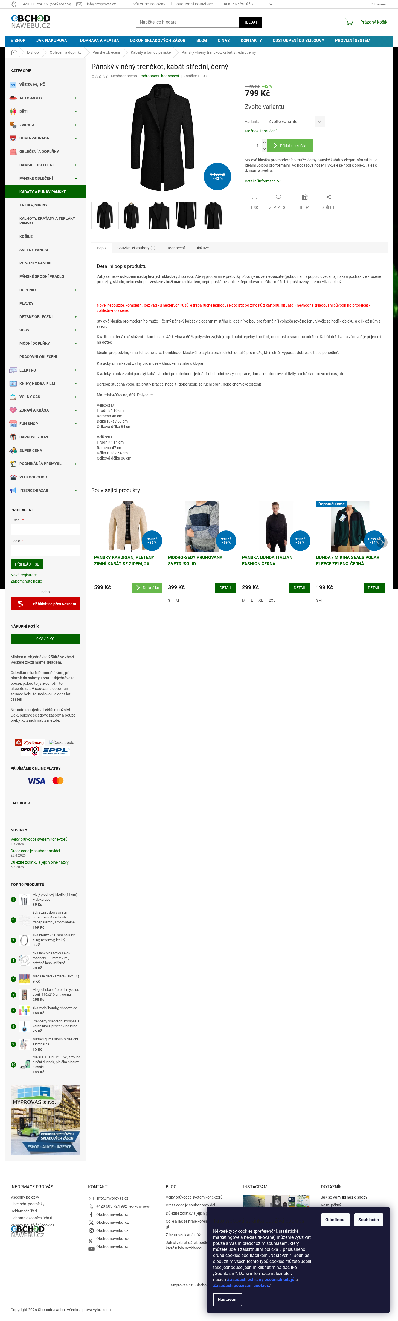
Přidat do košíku (293, 146)
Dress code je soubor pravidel (35, 851)
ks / (45, 639)
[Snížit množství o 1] (264, 149)
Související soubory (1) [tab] (136, 248)
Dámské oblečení (36, 165)
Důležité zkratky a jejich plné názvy (40, 862)
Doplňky (28, 290)
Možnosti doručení (260, 131)
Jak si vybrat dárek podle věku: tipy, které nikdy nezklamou (195, 1245)
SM (319, 600)
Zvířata (26, 125)
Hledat (250, 22)
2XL (272, 600)
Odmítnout (335, 1219)
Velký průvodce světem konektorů (39, 839)
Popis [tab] (101, 248)
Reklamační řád (238, 4)
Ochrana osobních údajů (31, 1218)
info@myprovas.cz (112, 1198)
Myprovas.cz (182, 1285)
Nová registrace (24, 575)
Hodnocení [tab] (175, 248)
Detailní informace (260, 181)
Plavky (26, 303)
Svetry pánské (34, 250)
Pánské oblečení (36, 178)
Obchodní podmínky (194, 4)
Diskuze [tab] (202, 248)
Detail (226, 588)
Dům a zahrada (34, 138)
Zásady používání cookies (32, 1225)
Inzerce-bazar (33, 490)
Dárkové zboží (33, 437)
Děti (23, 111)
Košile (26, 236)
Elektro (27, 370)
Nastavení (227, 1299)
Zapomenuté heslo (26, 581)
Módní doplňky (34, 343)
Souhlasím (368, 1219)
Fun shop (28, 423)
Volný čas (29, 397)
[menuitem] (18, 41)
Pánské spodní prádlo (41, 276)
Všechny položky (149, 4)
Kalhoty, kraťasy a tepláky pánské (47, 220)
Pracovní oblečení (38, 357)
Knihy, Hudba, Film (37, 383)
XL (260, 600)
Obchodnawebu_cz (112, 1214)
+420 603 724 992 (112, 1206)
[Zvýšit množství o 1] (264, 142)
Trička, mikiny (33, 205)
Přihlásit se (27, 564)
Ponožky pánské (36, 263)
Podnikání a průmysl (40, 463)
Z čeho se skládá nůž (183, 1234)
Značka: (195, 76)
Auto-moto (30, 98)
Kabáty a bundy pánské (42, 192)
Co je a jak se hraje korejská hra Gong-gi (197, 1224)
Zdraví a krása (34, 410)
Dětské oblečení (36, 317)
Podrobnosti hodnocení (159, 76)
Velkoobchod (33, 477)
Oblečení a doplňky (39, 151)
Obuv (24, 330)
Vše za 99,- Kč (32, 84)
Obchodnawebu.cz (112, 1230)
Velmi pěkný (331, 1205)
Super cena (30, 450)
